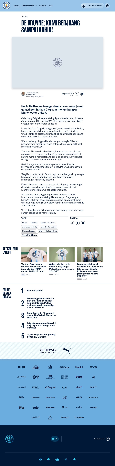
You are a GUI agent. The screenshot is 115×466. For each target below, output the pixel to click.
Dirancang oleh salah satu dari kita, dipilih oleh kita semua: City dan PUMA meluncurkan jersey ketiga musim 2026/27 (40, 303)
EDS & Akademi (35, 291)
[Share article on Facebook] (77, 94)
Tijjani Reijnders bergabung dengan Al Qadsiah (41, 336)
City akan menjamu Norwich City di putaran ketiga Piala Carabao (41, 325)
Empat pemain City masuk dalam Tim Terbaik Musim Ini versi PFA (41, 315)
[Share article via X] (72, 94)
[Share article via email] (82, 94)
